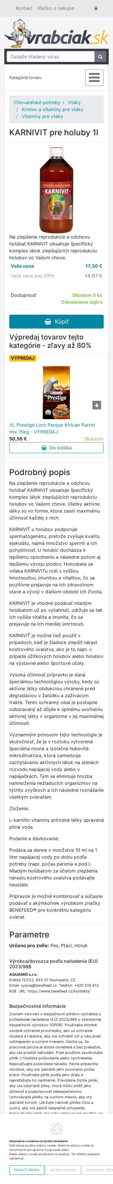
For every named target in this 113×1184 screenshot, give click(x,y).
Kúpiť (60, 321)
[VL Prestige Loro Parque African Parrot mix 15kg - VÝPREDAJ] (56, 392)
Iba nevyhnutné (63, 1170)
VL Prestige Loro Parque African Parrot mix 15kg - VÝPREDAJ (52, 428)
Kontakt (24, 8)
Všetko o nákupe (55, 8)
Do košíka (59, 448)
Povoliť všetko (26, 1170)
